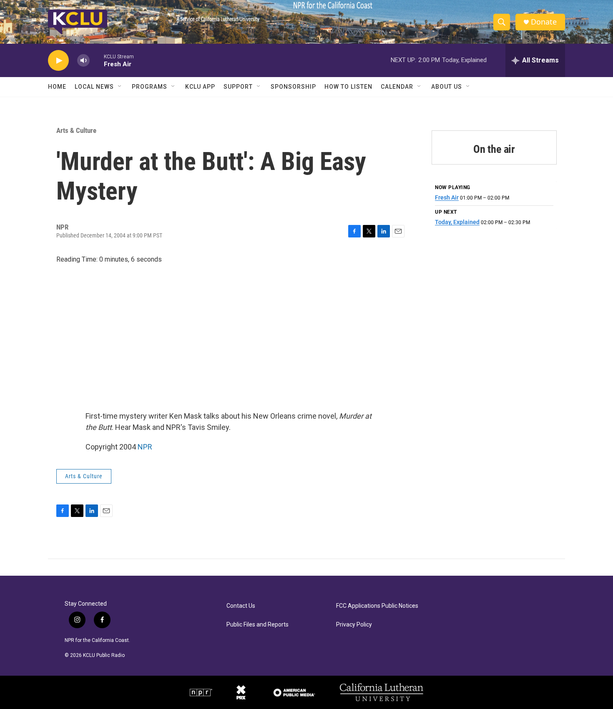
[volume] (83, 60)
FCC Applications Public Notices (377, 606)
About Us (446, 86)
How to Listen (348, 86)
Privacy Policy (354, 625)
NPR (145, 446)
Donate (544, 21)
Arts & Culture (76, 130)
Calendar (397, 86)
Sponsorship (293, 86)
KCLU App (200, 86)
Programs (149, 86)
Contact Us (240, 606)
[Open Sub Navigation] (120, 86)
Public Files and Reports (257, 625)
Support (238, 86)
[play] (58, 60)
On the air (494, 149)
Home (57, 86)
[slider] (96, 60)
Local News (94, 86)
